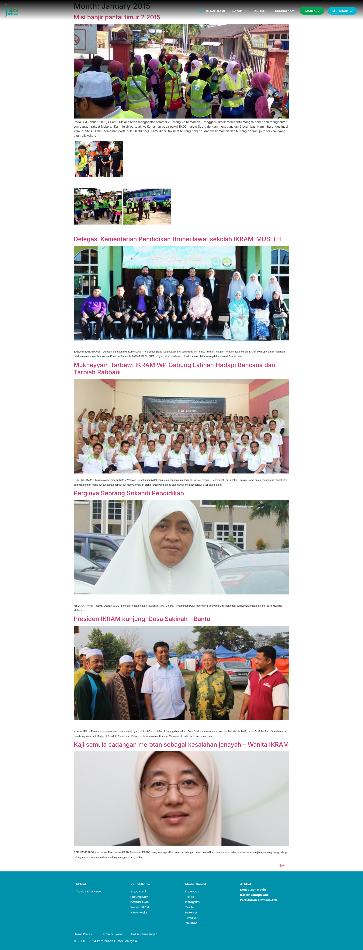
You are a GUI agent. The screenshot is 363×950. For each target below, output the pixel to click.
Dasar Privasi (83, 934)
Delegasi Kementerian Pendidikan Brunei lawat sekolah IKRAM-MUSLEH (178, 239)
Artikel (245, 884)
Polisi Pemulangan (144, 934)
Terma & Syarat (112, 934)
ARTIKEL (260, 11)
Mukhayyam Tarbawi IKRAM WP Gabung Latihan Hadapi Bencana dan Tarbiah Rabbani (174, 368)
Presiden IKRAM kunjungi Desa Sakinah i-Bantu (142, 618)
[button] (200, 11)
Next (284, 865)
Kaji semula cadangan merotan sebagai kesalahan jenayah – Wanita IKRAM (181, 744)
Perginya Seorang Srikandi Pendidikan (129, 493)
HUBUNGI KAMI (284, 11)
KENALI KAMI (215, 11)
